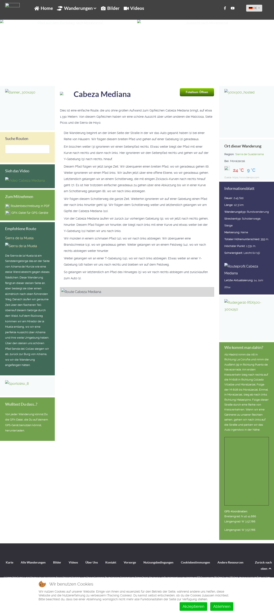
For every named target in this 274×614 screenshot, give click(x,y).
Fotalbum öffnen (197, 92)
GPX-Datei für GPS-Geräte (29, 212)
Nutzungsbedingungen (158, 562)
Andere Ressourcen (230, 562)
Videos (73, 562)
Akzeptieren (193, 606)
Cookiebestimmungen (195, 562)
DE (255, 8)
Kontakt (110, 562)
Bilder (57, 562)
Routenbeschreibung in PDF (30, 206)
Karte (9, 562)
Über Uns (91, 562)
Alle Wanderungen (33, 562)
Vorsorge (130, 562)
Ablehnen (221, 606)
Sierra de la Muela (19, 238)
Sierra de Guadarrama (249, 154)
